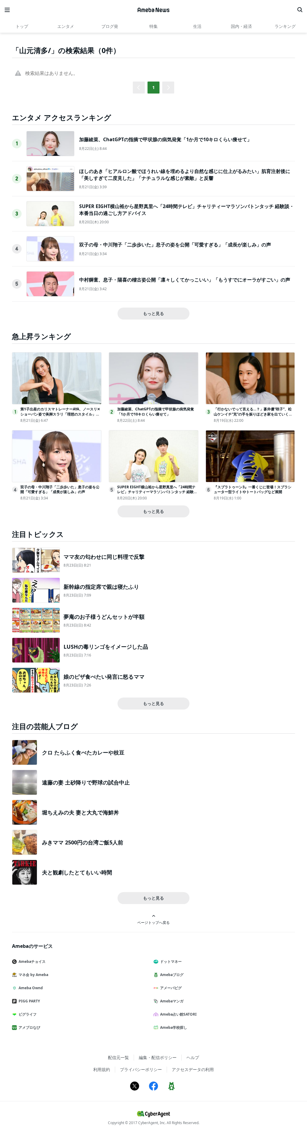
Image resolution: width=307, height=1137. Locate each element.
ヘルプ (192, 1057)
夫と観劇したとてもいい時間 (77, 872)
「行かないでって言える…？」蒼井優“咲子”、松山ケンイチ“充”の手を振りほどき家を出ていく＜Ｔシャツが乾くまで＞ (253, 414)
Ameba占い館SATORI (178, 1014)
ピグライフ (28, 1014)
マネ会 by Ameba (33, 974)
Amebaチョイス (32, 961)
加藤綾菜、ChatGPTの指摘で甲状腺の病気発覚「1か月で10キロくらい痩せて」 (165, 139)
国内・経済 (241, 26)
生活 (197, 26)
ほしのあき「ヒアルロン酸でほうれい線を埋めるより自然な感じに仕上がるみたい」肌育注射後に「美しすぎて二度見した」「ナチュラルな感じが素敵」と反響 (184, 174)
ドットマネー (171, 961)
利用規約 (101, 1069)
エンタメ (65, 26)
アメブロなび (29, 1027)
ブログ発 (109, 26)
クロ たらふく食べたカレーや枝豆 (83, 752)
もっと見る (153, 313)
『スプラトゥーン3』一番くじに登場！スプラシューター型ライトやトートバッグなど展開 (252, 489)
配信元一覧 (118, 1057)
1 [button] (153, 87)
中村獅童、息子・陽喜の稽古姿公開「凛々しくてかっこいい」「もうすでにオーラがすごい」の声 (184, 279)
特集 (153, 26)
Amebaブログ (171, 974)
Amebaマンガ (171, 1001)
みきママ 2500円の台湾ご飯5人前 (82, 842)
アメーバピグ (171, 987)
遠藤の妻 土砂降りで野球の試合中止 (86, 782)
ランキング (285, 26)
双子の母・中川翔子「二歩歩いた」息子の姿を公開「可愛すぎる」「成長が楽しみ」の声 (175, 244)
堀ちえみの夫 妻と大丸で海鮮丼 (80, 812)
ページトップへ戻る (153, 922)
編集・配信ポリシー (158, 1057)
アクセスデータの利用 (193, 1069)
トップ (22, 26)
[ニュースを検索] (299, 9)
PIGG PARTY (29, 1001)
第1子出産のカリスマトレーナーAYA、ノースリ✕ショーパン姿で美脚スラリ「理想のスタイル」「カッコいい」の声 (60, 414)
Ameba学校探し (173, 1027)
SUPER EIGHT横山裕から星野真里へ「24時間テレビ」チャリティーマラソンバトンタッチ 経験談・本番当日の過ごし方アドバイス (156, 492)
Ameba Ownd (31, 987)
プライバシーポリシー (141, 1069)
